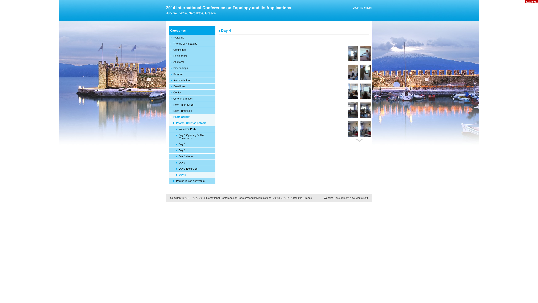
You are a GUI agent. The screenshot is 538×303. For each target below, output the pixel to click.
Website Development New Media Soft (346, 198)
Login (356, 7)
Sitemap (366, 7)
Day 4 (226, 30)
